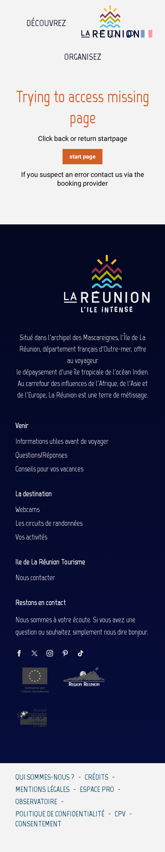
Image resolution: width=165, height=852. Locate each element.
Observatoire (36, 801)
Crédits (96, 777)
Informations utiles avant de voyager (62, 441)
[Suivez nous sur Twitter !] (38, 654)
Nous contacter (35, 577)
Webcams (27, 509)
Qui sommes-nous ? (44, 777)
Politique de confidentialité (59, 814)
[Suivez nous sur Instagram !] (53, 654)
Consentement (38, 823)
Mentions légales (42, 789)
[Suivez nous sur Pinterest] (69, 654)
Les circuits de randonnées (48, 523)
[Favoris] (113, 34)
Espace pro (97, 789)
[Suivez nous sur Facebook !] (23, 654)
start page (82, 156)
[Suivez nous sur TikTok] (84, 654)
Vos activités (31, 537)
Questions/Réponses (41, 455)
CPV (120, 814)
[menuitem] (46, 21)
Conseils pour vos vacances (49, 469)
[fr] (147, 33)
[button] (130, 34)
